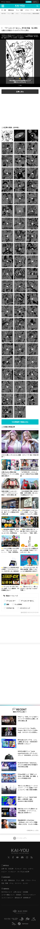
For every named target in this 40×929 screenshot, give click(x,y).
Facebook (13, 857)
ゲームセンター (11, 600)
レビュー (4, 871)
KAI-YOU (3, 13)
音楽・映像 (4, 883)
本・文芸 (4, 880)
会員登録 (28, 2)
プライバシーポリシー (29, 895)
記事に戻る (20, 92)
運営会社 (17, 897)
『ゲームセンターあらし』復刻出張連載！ (30, 13)
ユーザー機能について (8, 895)
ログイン (35, 2)
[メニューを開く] (2, 6)
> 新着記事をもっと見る (32, 830)
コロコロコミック (24, 608)
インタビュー (12, 871)
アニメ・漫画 (10, 13)
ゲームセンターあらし (27, 600)
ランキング (18, 868)
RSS (32, 857)
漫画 (7, 604)
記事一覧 (4, 868)
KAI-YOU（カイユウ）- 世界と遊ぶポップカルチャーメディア (20, 6)
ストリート (18, 883)
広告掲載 (25, 892)
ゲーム (11, 883)
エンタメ (25, 883)
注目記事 (10, 868)
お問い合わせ (17, 892)
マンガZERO (18, 604)
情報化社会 (11, 880)
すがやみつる (10, 608)
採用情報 (25, 897)
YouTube (17, 857)
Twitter (9, 857)
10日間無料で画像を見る (20, 422)
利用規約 (18, 895)
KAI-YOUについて (6, 892)
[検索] (37, 6)
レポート (30, 868)
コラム (17, 13)
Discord (22, 857)
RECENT (21, 709)
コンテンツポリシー (7, 897)
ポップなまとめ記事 (23, 871)
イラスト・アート (30, 880)
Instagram (27, 857)
